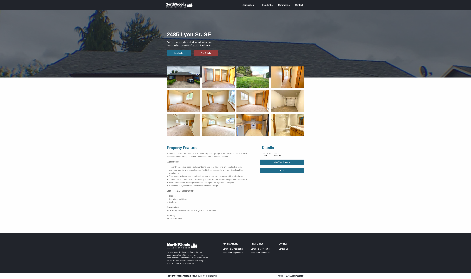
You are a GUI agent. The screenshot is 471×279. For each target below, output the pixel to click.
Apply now (205, 45)
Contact (299, 5)
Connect (284, 243)
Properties (257, 243)
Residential (267, 5)
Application (248, 5)
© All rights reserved (192, 276)
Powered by (291, 276)
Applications (230, 243)
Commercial (284, 5)
